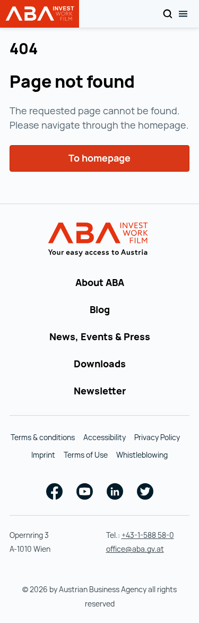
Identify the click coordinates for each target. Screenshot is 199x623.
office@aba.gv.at (135, 549)
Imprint (43, 455)
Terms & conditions (43, 437)
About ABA (99, 282)
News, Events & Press (99, 336)
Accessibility (104, 437)
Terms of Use (86, 455)
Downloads (100, 363)
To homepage (99, 157)
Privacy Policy (157, 437)
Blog (100, 309)
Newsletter (100, 390)
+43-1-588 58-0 (148, 535)
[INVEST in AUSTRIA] (99, 239)
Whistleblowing (142, 455)
